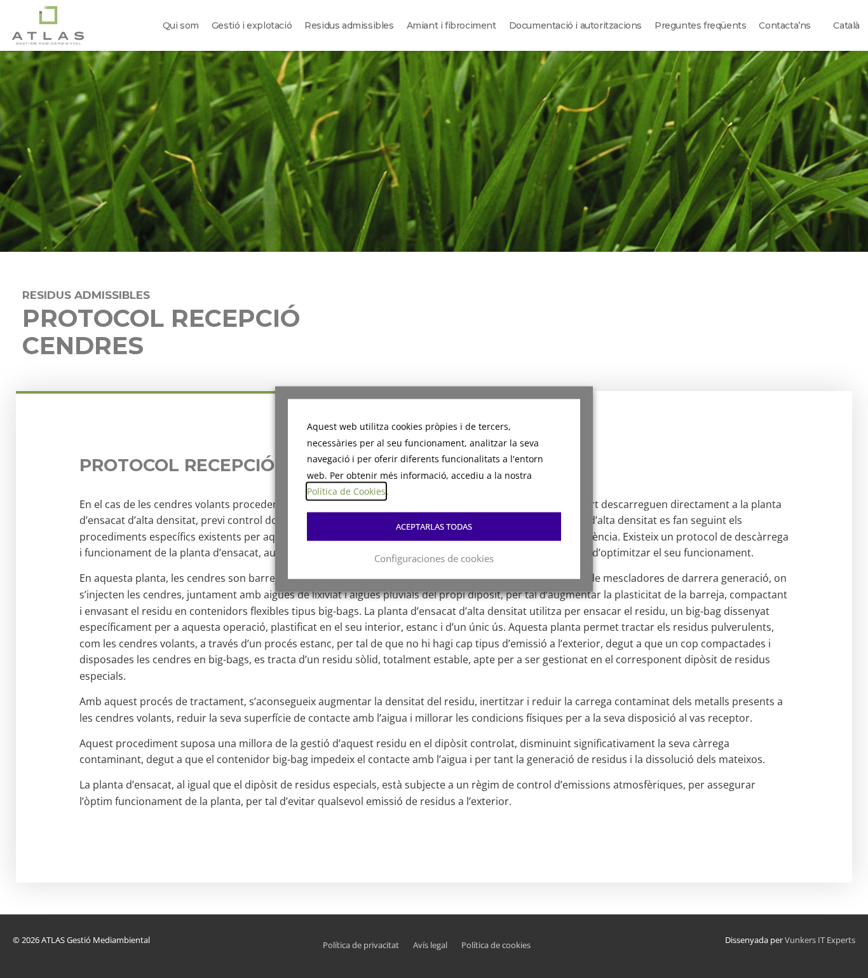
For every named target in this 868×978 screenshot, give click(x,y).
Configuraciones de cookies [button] (434, 557)
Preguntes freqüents (700, 25)
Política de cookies (496, 945)
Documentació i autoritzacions (575, 25)
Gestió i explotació (252, 25)
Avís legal (430, 945)
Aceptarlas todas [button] (434, 526)
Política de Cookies (346, 491)
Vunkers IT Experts (820, 940)
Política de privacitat (361, 945)
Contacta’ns (785, 25)
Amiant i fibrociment (451, 25)
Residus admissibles (348, 25)
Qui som (181, 25)
